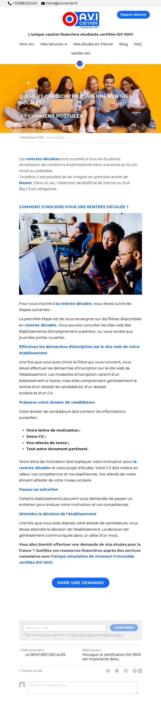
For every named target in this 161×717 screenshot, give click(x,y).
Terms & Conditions (84, 635)
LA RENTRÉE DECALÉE (42, 655)
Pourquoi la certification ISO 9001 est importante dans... (111, 657)
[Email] (135, 671)
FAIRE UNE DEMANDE (80, 582)
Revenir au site (32, 671)
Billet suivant (91, 650)
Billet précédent (33, 650)
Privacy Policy (113, 635)
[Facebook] (108, 671)
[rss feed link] (140, 671)
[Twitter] (117, 671)
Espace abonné (133, 14)
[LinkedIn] (126, 671)
